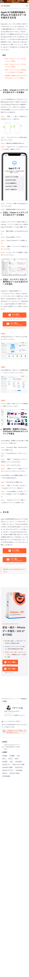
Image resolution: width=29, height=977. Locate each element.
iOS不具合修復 (6, 776)
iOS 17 (4, 758)
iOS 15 (10, 758)
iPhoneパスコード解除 (18, 764)
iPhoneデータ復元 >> (15, 721)
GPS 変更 (4, 761)
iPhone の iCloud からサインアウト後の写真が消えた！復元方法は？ (12, 747)
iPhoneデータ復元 (14, 773)
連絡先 (7, 652)
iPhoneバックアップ (7, 770)
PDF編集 (12, 756)
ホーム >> (6, 721)
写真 (11, 652)
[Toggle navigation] (27, 5)
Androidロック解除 (7, 767)
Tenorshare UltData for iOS (10, 624)
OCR (18, 756)
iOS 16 (16, 758)
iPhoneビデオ (18, 767)
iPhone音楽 (19, 770)
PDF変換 (4, 756)
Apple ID (4, 773)
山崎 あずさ (15, 708)
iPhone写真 (18, 761)
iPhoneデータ (6, 764)
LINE (11, 761)
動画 (15, 652)
